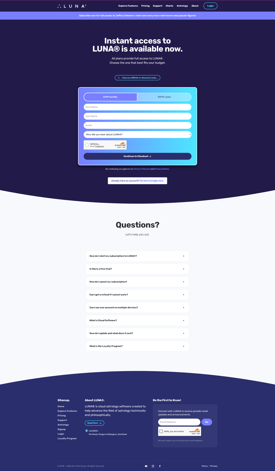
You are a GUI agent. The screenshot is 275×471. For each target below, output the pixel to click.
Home (61, 406)
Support (62, 420)
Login (210, 5)
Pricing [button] (145, 5)
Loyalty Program (67, 438)
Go (206, 422)
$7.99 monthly (110, 97)
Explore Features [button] (128, 5)
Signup (62, 429)
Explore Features (67, 411)
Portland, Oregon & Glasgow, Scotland (108, 434)
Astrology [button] (182, 5)
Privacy (213, 466)
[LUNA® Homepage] (72, 6)
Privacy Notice (162, 169)
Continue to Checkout (136, 156)
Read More (92, 423)
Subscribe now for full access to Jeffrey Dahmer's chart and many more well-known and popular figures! (137, 15)
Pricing (62, 415)
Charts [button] (169, 5)
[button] (137, 256)
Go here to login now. (152, 180)
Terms (205, 466)
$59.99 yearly (164, 97)
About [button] (194, 5)
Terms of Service (142, 169)
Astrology (63, 424)
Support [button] (157, 5)
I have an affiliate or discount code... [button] (139, 78)
